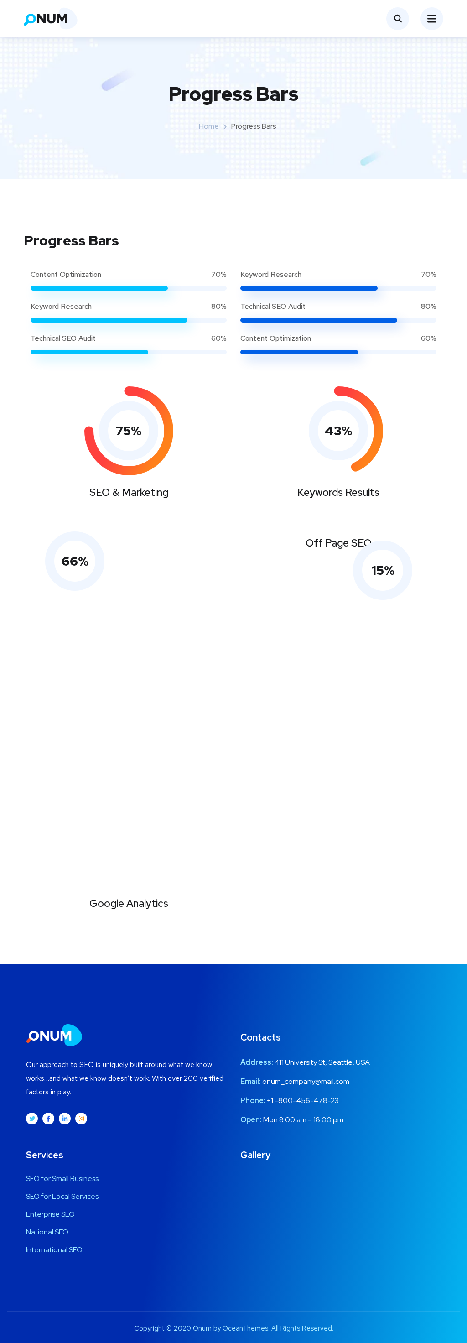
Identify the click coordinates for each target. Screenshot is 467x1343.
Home (209, 126)
